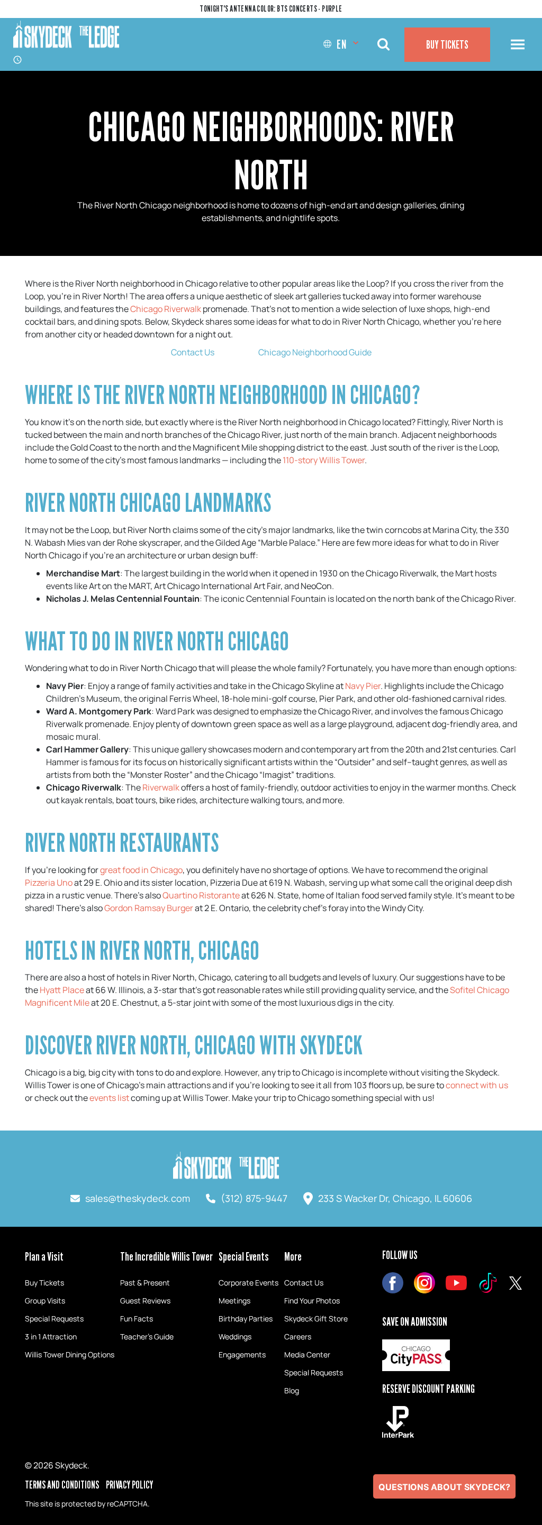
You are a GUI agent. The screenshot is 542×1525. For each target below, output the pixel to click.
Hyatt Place (62, 990)
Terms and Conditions (62, 1484)
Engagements (242, 1354)
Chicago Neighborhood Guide (315, 352)
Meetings (234, 1301)
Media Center (307, 1354)
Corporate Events (248, 1283)
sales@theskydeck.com (137, 1198)
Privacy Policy (129, 1484)
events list (109, 1098)
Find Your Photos (312, 1301)
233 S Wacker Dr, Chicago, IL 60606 (395, 1198)
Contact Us (192, 352)
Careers (297, 1336)
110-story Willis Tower (324, 460)
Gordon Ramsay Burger (148, 908)
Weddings (235, 1336)
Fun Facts (136, 1318)
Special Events (244, 1256)
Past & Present (145, 1283)
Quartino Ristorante (201, 895)
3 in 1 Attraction (51, 1336)
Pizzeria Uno (49, 882)
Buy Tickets (447, 44)
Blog (291, 1390)
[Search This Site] (383, 44)
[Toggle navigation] (517, 44)
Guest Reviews (145, 1301)
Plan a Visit (44, 1256)
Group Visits (45, 1301)
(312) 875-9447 (254, 1198)
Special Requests (54, 1318)
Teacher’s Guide (147, 1336)
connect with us (477, 1085)
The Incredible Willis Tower (166, 1256)
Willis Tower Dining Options (69, 1354)
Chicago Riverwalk (165, 309)
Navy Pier (363, 686)
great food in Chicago (141, 870)
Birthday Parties (246, 1318)
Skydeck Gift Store (316, 1318)
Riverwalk (160, 787)
